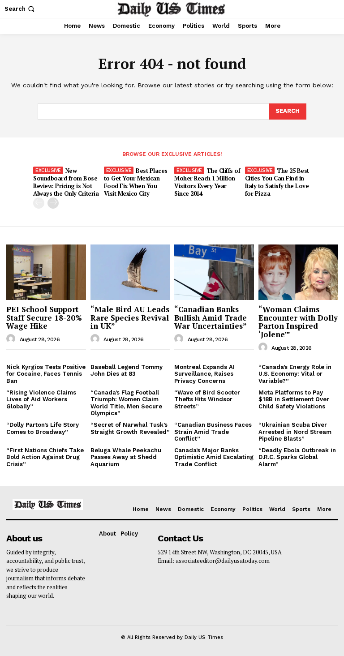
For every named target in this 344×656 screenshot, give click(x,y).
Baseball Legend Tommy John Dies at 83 (126, 370)
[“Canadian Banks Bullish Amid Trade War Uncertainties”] (214, 272)
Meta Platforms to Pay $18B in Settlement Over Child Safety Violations (293, 399)
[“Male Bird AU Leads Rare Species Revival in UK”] (130, 272)
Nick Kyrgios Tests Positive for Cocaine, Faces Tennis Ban (46, 374)
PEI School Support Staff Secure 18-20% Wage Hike (44, 317)
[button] (20, 8)
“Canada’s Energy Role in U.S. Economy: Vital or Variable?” (294, 374)
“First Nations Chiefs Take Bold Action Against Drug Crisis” (45, 457)
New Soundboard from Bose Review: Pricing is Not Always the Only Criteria (66, 182)
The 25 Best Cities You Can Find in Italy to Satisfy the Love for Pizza (277, 182)
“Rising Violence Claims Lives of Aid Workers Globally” (41, 399)
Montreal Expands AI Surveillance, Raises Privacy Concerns (204, 374)
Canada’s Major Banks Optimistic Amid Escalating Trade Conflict (214, 457)
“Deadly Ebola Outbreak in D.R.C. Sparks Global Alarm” (297, 457)
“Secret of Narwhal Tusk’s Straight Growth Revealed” (130, 428)
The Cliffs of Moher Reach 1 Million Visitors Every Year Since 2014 (207, 182)
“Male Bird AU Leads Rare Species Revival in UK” (129, 317)
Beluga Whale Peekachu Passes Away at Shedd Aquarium (125, 457)
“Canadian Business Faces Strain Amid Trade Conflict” (213, 431)
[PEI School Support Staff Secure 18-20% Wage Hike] (46, 272)
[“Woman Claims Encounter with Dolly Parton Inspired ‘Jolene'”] (298, 272)
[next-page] (53, 203)
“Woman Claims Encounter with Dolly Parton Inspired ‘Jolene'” (298, 321)
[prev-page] (38, 203)
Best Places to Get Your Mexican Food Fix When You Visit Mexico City (136, 182)
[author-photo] (12, 339)
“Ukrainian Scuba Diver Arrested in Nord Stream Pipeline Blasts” (294, 431)
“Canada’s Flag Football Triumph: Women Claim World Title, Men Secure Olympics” (126, 403)
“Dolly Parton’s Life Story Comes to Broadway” (42, 428)
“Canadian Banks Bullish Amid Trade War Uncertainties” (210, 317)
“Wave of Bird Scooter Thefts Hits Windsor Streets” (207, 399)
